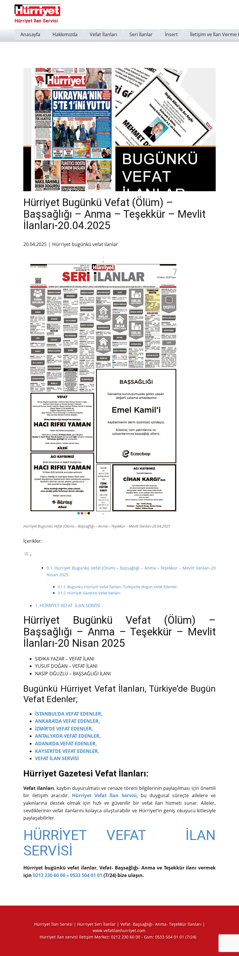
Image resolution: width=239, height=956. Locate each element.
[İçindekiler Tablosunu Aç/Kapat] (27, 555)
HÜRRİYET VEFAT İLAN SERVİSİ (70, 605)
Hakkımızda (65, 34)
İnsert (171, 34)
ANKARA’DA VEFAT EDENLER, (67, 721)
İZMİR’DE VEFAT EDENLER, (64, 728)
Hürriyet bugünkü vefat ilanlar (85, 244)
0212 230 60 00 (49, 875)
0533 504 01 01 (86, 875)
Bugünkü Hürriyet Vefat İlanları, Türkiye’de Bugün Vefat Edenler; (122, 586)
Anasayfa (30, 34)
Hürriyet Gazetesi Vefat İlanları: (94, 592)
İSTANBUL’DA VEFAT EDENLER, (69, 714)
